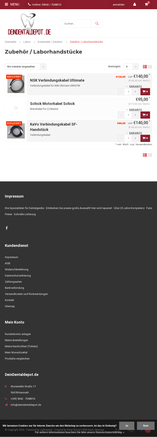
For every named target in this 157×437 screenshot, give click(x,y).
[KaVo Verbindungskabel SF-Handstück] (16, 130)
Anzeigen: (114, 66)
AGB (7, 263)
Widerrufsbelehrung (16, 269)
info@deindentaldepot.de (26, 404)
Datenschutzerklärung (18, 275)
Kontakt (9, 300)
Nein (145, 425)
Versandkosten (144, 144)
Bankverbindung (14, 287)
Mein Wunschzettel (16, 352)
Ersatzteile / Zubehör (50, 41)
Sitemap (10, 306)
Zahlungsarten (13, 281)
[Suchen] (97, 23)
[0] (146, 4)
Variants (135, 86)
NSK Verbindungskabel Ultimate (57, 80)
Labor (27, 41)
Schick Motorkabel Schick (52, 103)
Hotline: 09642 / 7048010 (46, 4)
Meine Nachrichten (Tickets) (21, 346)
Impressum (11, 257)
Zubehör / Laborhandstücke (86, 41)
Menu (14, 4)
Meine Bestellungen (16, 340)
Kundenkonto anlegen (18, 334)
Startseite (10, 41)
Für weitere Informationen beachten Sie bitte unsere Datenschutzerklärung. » (79, 432)
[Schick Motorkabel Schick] (16, 107)
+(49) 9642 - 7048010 (23, 398)
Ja (126, 425)
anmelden (118, 4)
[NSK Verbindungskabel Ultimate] (16, 84)
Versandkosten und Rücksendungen (26, 293)
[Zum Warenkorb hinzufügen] (145, 91)
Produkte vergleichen (17, 358)
